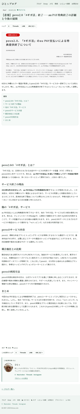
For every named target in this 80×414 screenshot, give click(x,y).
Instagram (37, 374)
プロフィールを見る (21, 378)
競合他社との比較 (12, 113)
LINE (23, 26)
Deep (45, 3)
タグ (34, 400)
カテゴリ (26, 400)
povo (16, 348)
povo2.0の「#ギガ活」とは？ (17, 100)
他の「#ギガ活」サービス (15, 107)
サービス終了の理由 (13, 104)
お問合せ (75, 3)
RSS (68, 400)
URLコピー (32, 26)
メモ (51, 3)
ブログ (38, 3)
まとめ (8, 120)
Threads (15, 26)
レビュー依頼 (65, 3)
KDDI (9, 348)
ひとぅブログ (9, 3)
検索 (56, 3)
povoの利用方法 (11, 117)
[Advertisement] (40, 145)
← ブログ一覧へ (8, 389)
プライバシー (59, 400)
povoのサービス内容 (13, 110)
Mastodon (21, 374)
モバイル (22, 10)
